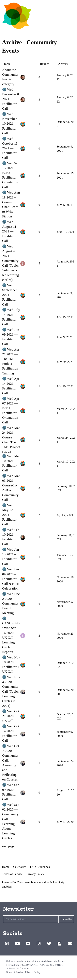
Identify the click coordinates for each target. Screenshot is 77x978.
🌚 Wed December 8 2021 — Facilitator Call (10, 99)
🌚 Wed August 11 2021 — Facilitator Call (9, 231)
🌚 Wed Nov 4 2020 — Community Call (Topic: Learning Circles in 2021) (11, 691)
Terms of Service (12, 873)
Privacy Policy (35, 873)
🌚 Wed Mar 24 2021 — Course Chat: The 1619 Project (11, 437)
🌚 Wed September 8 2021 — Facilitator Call (11, 294)
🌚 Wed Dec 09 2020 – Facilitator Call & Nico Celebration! (11, 578)
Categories (19, 866)
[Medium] (7, 944)
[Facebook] (60, 944)
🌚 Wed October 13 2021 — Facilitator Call (10, 148)
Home (5, 866)
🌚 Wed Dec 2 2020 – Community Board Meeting (11, 603)
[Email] (70, 944)
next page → (10, 846)
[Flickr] (28, 944)
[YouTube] (17, 944)
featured (6, 451)
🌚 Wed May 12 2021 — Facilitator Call (9, 514)
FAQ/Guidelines (40, 866)
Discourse (23, 882)
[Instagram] (38, 944)
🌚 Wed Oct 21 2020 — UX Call (10, 716)
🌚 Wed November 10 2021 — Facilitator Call (10, 123)
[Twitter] (49, 944)
